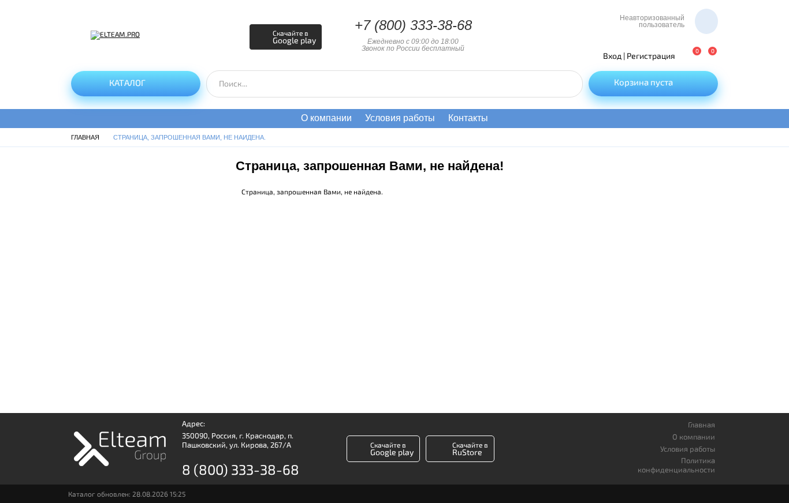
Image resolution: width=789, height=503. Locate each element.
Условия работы (400, 118)
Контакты (468, 118)
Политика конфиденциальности (676, 465)
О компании (326, 118)
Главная (701, 425)
